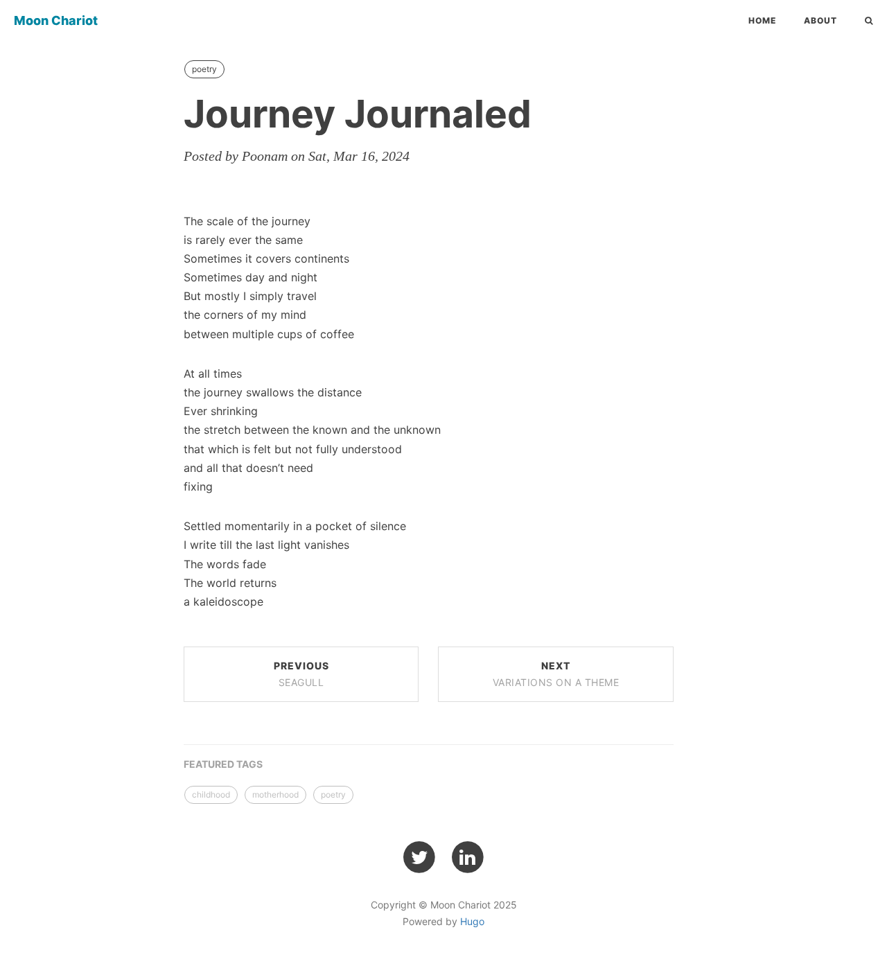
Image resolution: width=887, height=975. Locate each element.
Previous (301, 674)
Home (762, 20)
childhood (211, 794)
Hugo (472, 921)
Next (556, 674)
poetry (204, 69)
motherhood (275, 794)
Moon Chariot (56, 20)
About (820, 20)
